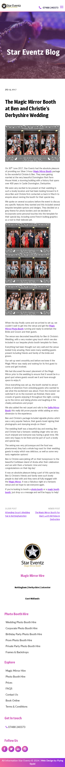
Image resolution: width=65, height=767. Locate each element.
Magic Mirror (15, 482)
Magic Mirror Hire (16, 670)
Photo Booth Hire (15, 676)
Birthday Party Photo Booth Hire (24, 634)
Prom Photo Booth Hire (19, 640)
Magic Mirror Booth (42, 171)
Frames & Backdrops (17, 652)
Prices (9, 682)
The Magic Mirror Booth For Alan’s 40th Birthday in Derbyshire (47, 516)
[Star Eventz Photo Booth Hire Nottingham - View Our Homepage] (32, 554)
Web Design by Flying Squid (46, 762)
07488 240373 (50, 8)
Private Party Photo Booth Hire (23, 646)
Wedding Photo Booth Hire (21, 622)
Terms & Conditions (16, 706)
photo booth (37, 489)
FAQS (9, 688)
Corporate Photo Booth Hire (21, 628)
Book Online (13, 700)
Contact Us (12, 694)
